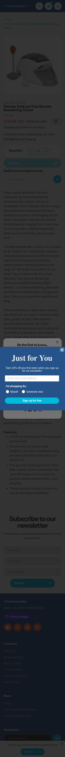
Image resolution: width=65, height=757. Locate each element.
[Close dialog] (62, 349)
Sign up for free (32, 400)
